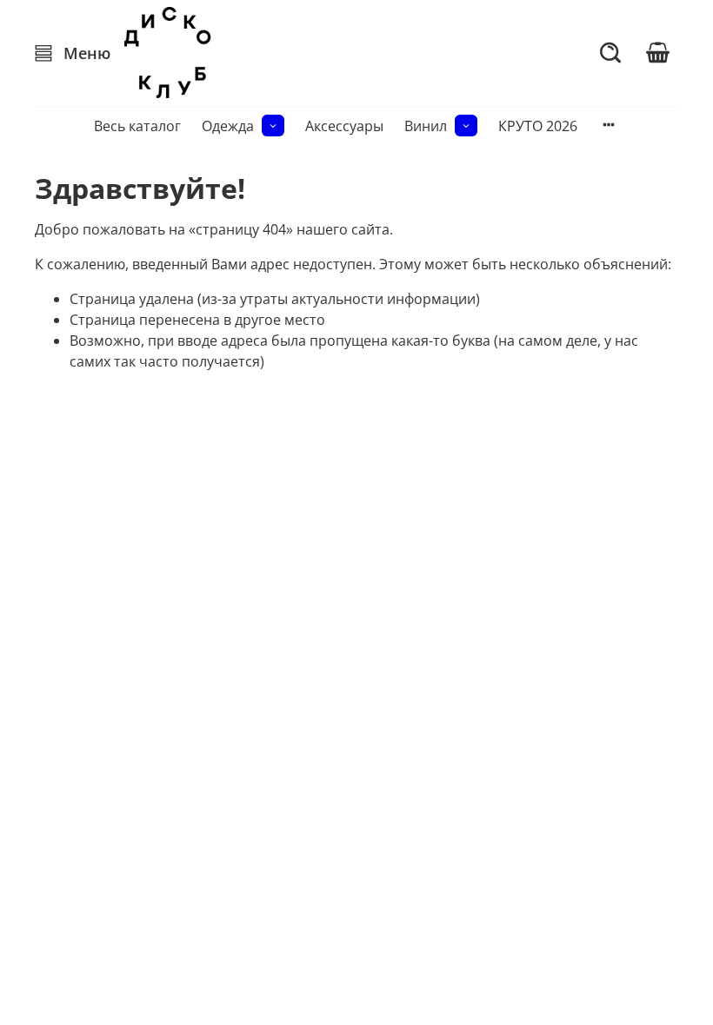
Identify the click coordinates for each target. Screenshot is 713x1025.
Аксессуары (344, 126)
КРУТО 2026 (537, 126)
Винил (425, 126)
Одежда (228, 126)
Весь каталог (137, 126)
